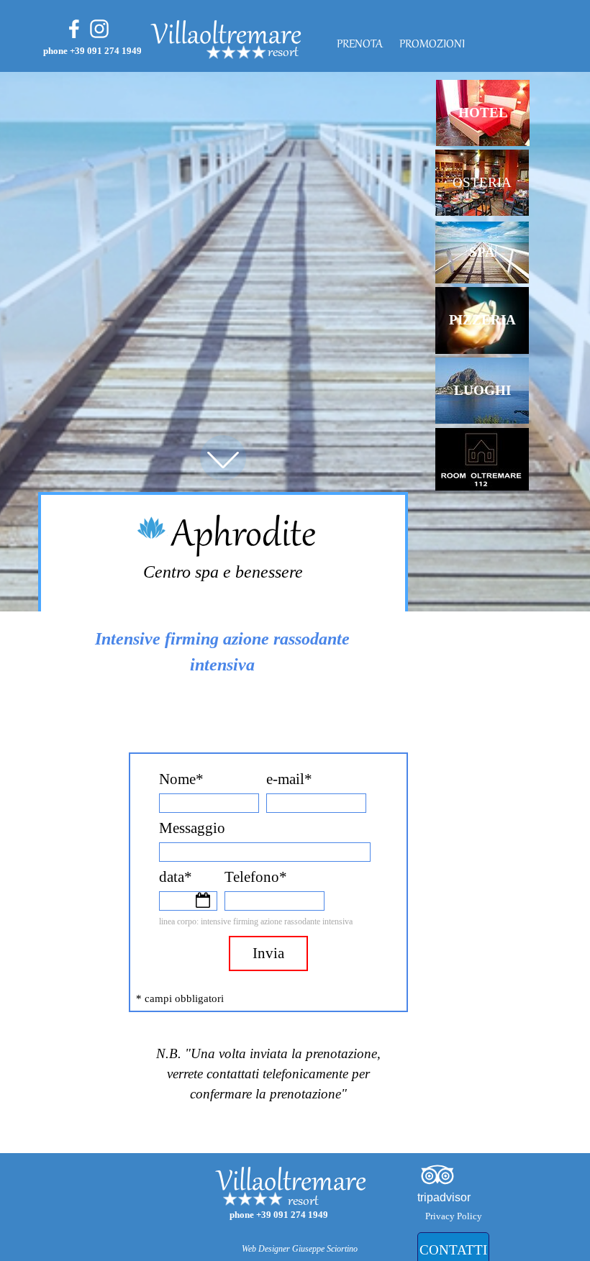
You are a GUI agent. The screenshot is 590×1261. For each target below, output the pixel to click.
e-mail (289, 779)
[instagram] (99, 29)
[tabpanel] (322, 53)
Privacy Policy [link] (453, 1216)
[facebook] (74, 29)
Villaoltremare (226, 36)
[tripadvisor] (437, 1175)
